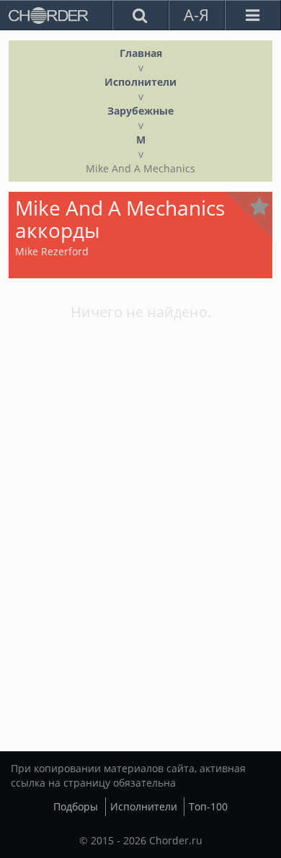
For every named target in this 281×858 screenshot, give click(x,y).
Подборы (75, 806)
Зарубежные (140, 111)
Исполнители (140, 82)
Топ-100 (208, 806)
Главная (141, 53)
